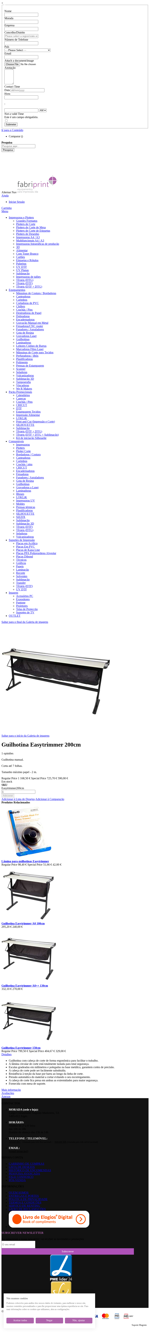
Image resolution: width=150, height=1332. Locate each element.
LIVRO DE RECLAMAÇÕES (27, 1209)
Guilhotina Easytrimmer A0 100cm (23, 923)
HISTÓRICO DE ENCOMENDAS (30, 1170)
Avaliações (7, 1093)
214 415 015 (14, 1142)
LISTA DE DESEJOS (22, 1167)
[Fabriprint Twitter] (4, 166)
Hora (7, 93)
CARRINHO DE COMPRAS (26, 1163)
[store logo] (37, 192)
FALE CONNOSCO (21, 1176)
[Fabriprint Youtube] (4, 156)
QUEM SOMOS (19, 1192)
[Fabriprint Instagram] (4, 163)
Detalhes (6, 1054)
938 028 (60, 1142)
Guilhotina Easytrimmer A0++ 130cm (24, 985)
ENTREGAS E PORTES (24, 1195)
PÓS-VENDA (17, 1180)
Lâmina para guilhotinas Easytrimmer (25, 861)
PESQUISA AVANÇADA (24, 1173)
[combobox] (18, 146)
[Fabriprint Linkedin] (4, 160)
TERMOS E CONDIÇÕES (25, 1202)
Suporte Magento (139, 1325)
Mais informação (11, 1089)
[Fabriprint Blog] (4, 173)
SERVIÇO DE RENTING (24, 1205)
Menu (4, 211)
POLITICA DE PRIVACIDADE (28, 1199)
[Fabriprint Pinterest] (4, 170)
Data (7, 90)
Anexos (5, 1096)
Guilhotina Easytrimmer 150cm (20, 1047)
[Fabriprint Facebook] (4, 153)
